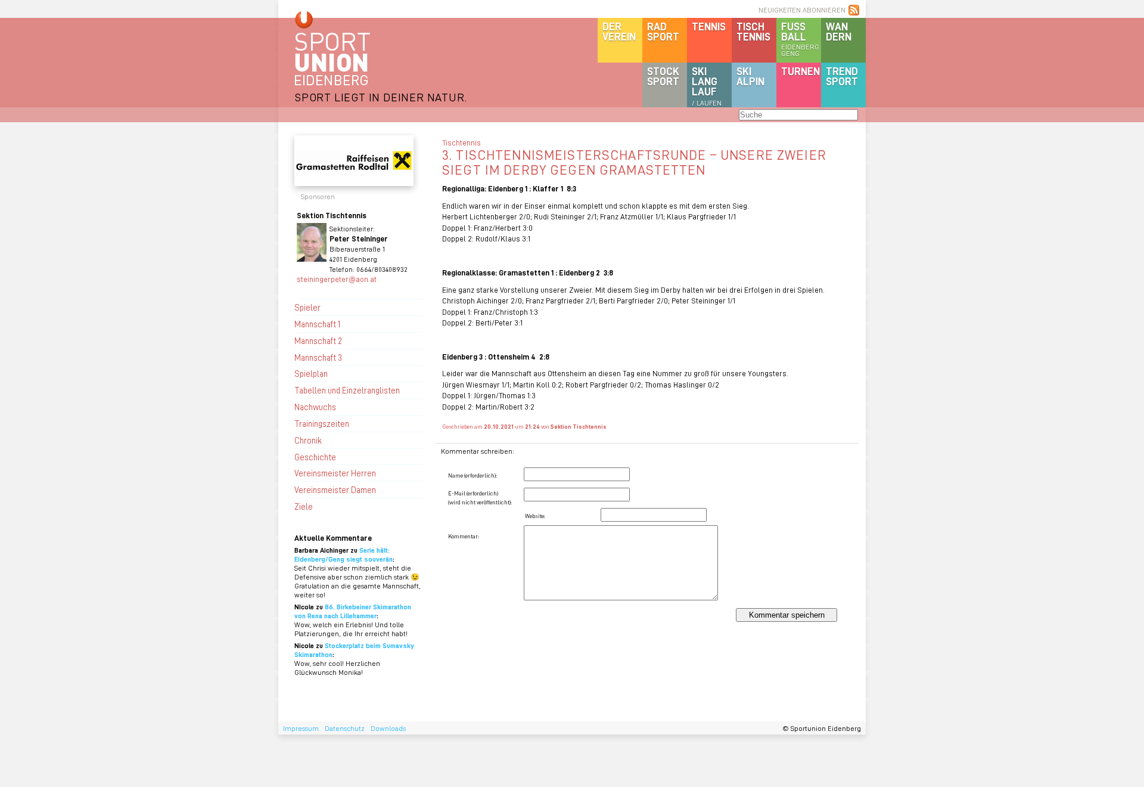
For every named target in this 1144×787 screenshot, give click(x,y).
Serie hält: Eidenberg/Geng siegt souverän (343, 554)
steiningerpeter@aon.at (337, 279)
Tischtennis (753, 31)
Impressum (301, 728)
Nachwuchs (315, 406)
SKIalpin (750, 76)
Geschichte (315, 456)
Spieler (307, 307)
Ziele (303, 506)
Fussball (800, 39)
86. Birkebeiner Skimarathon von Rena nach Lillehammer (352, 611)
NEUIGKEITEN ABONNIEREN (801, 9)
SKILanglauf (707, 85)
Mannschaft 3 (318, 357)
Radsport (663, 31)
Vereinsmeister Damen (335, 489)
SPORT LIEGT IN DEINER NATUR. (381, 96)
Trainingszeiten (321, 423)
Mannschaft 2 (318, 340)
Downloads (388, 728)
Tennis (709, 26)
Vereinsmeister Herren (335, 472)
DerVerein (619, 31)
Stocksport (663, 76)
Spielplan (311, 373)
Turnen (800, 71)
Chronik (308, 440)
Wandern (838, 31)
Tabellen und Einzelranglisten (347, 390)
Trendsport (842, 76)
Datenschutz (345, 728)
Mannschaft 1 (317, 323)
